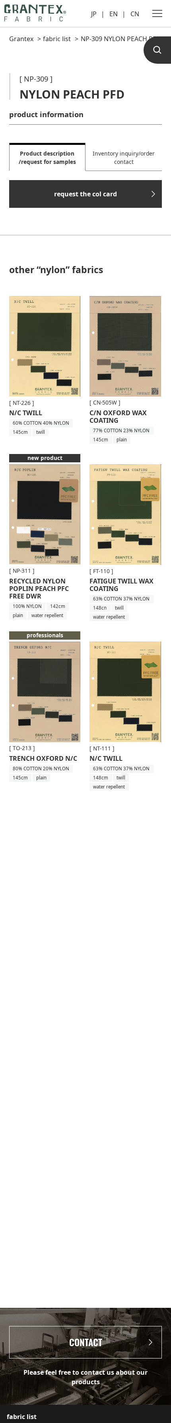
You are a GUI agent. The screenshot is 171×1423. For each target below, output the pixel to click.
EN (113, 13)
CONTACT (85, 1342)
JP (94, 13)
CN (134, 13)
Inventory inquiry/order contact (124, 157)
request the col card (85, 194)
